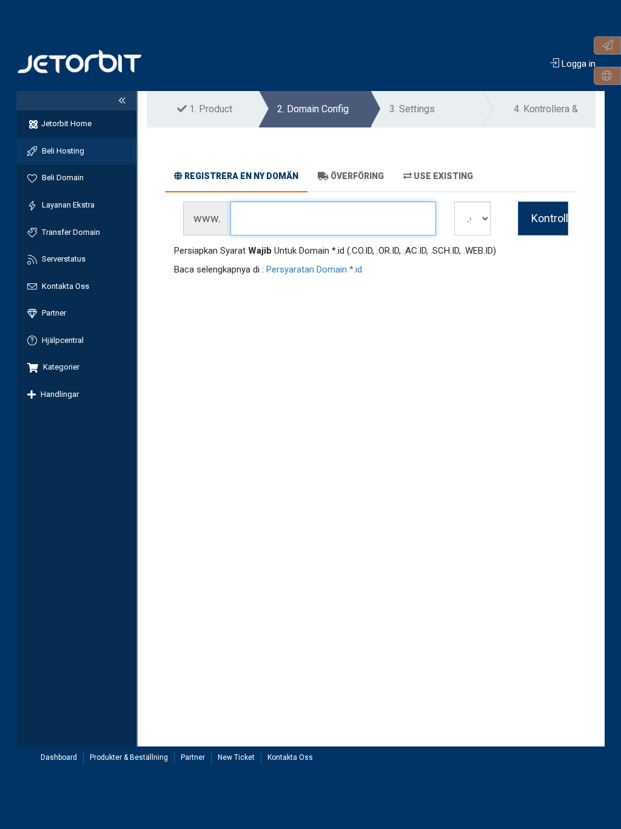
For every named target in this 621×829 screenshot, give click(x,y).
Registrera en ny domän (241, 176)
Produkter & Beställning (129, 757)
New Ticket (236, 757)
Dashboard (59, 757)
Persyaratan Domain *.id (314, 269)
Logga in (577, 63)
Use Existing (443, 176)
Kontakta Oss (290, 757)
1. (209, 109)
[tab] (236, 178)
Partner (193, 757)
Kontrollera (549, 218)
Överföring (357, 176)
